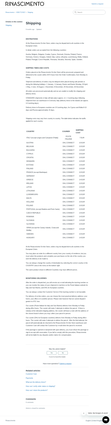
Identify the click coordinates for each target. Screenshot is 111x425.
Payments (29, 378)
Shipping (30, 12)
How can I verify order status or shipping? (40, 386)
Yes (52, 353)
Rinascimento (10, 12)
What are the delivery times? (36, 382)
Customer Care (31, 374)
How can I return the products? (37, 390)
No (63, 353)
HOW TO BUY (20, 12)
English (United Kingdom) (95, 421)
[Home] (25, 4)
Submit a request (97, 4)
